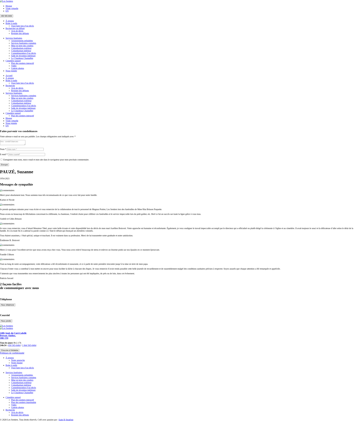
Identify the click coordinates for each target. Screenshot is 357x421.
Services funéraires (14, 38)
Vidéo (13, 66)
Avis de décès (17, 31)
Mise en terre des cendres (22, 45)
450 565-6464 (6, 16)
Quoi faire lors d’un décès (22, 26)
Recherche (10, 85)
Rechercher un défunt (15, 28)
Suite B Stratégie (66, 419)
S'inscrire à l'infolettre (9, 350)
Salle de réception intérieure (23, 56)
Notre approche (18, 360)
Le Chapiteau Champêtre (22, 58)
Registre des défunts (20, 33)
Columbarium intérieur (21, 51)
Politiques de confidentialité (12, 353)
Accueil (9, 75)
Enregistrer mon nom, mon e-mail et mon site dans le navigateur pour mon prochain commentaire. (46, 159)
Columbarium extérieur (21, 48)
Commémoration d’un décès (23, 53)
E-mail (4, 154)
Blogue (9, 6)
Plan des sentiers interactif (22, 63)
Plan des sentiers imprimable (23, 402)
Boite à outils (11, 23)
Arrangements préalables (22, 40)
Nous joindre (11, 71)
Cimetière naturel (13, 61)
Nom (3, 149)
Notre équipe (17, 363)
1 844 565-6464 (29, 345)
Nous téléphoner (7, 305)
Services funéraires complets (23, 43)
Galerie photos (17, 68)
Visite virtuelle (12, 8)
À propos (10, 21)
